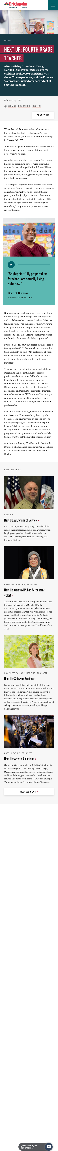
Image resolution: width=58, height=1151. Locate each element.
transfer (32, 584)
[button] (53, 5)
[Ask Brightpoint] (49, 1147)
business (9, 584)
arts (6, 753)
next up (36, 106)
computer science (14, 673)
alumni (12, 106)
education (24, 106)
